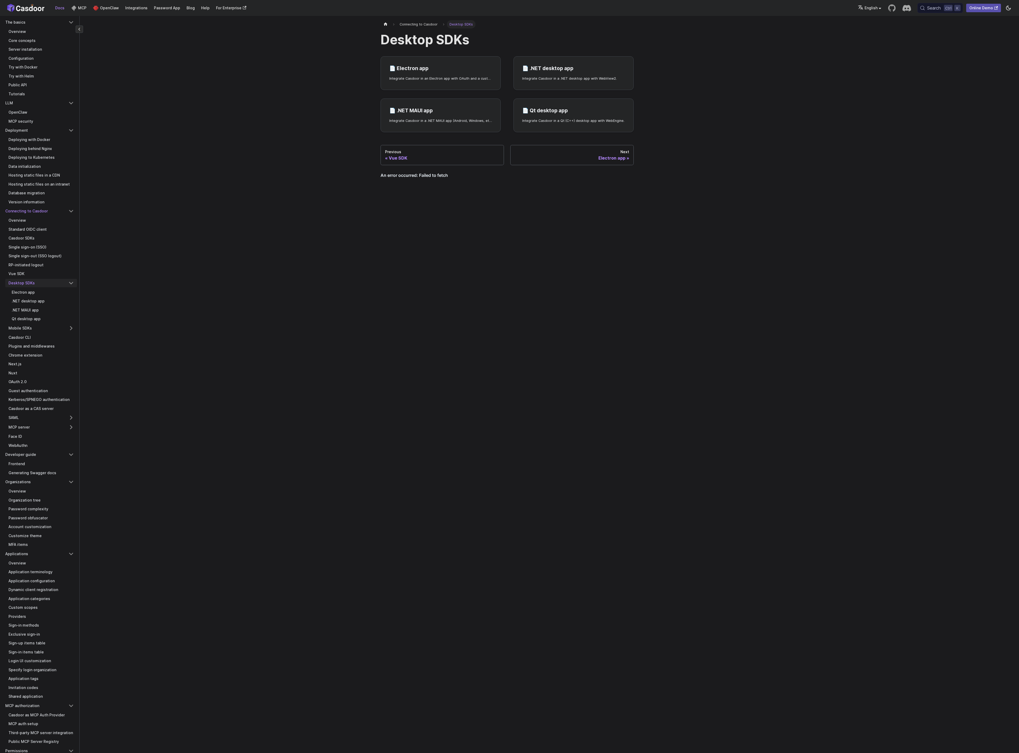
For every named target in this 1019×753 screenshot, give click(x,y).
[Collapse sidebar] (79, 29)
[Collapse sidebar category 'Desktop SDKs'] (71, 283)
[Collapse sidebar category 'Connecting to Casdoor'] (71, 211)
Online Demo (981, 8)
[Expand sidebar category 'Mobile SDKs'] (71, 328)
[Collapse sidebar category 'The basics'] (71, 22)
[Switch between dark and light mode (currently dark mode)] (1008, 8)
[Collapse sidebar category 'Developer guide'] (71, 454)
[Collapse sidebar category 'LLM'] (71, 103)
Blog (191, 8)
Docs (59, 8)
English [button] (871, 8)
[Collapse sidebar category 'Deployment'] (71, 130)
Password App (167, 8)
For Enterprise (228, 8)
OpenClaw (109, 8)
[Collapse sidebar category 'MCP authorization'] (71, 705)
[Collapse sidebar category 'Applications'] (71, 554)
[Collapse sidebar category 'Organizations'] (71, 482)
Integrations (136, 8)
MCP (82, 8)
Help (205, 8)
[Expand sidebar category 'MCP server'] (71, 427)
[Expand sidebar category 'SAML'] (71, 417)
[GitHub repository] (891, 8)
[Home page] (386, 24)
